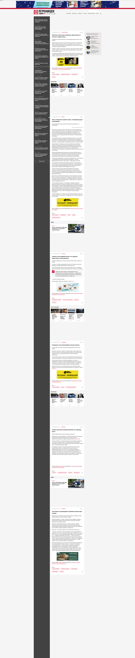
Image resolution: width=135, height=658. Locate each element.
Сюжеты (85, 13)
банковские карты (56, 217)
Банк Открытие (55, 214)
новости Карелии (55, 74)
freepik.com (54, 368)
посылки (61, 571)
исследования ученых (62, 472)
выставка (76, 299)
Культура (63, 253)
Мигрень (70, 472)
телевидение (63, 214)
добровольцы (76, 472)
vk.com (72, 281)
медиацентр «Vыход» (56, 299)
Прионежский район (65, 74)
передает (76, 438)
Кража (53, 77)
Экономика (74, 13)
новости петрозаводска (67, 299)
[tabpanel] (55, 89)
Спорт (97, 13)
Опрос (69, 214)
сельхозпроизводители (71, 387)
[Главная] (36, 13)
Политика (68, 13)
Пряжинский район (65, 568)
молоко (62, 387)
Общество (80, 13)
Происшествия (91, 13)
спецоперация (74, 568)
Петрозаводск (74, 74)
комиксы (54, 302)
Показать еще (42, 161)
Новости (54, 472)
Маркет (63, 116)
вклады (73, 214)
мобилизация (55, 571)
